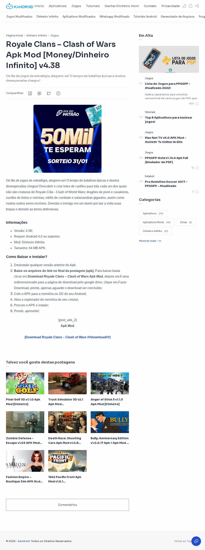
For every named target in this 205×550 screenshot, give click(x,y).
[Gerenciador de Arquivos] (178, 16)
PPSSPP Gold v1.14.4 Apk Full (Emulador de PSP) (166, 160)
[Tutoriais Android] (145, 16)
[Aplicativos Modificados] (78, 16)
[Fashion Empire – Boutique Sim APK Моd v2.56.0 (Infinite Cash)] (25, 461)
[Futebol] (149, 176)
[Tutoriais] (150, 112)
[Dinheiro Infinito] (47, 16)
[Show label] (150, 240)
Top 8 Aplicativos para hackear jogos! (168, 120)
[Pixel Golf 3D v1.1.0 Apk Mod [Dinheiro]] (25, 383)
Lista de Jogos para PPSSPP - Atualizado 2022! (167, 86)
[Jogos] (149, 78)
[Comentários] (194, 104)
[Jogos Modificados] (19, 16)
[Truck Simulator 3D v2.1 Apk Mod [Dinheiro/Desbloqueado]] (67, 383)
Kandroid (24, 541)
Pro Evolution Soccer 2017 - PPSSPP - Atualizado (166, 184)
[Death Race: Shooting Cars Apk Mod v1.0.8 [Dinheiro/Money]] (67, 422)
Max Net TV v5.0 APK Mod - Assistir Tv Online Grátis (165, 140)
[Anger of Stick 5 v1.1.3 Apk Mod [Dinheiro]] (110, 383)
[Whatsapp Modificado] (114, 16)
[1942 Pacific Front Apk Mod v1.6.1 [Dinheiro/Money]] (67, 461)
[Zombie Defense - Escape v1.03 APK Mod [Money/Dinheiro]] (25, 422)
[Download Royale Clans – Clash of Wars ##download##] (68, 337)
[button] (184, 6)
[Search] (191, 6)
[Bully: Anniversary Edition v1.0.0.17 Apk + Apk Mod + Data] (110, 422)
